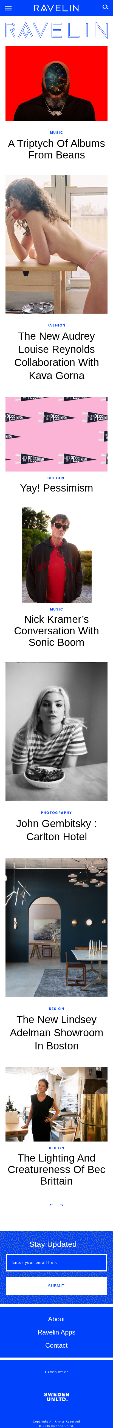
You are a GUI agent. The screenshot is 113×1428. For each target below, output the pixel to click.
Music (56, 132)
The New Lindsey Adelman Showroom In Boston (56, 1033)
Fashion (56, 325)
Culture (56, 477)
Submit (56, 1286)
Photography (56, 812)
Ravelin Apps (56, 1332)
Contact (56, 1345)
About (56, 1319)
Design (56, 1008)
